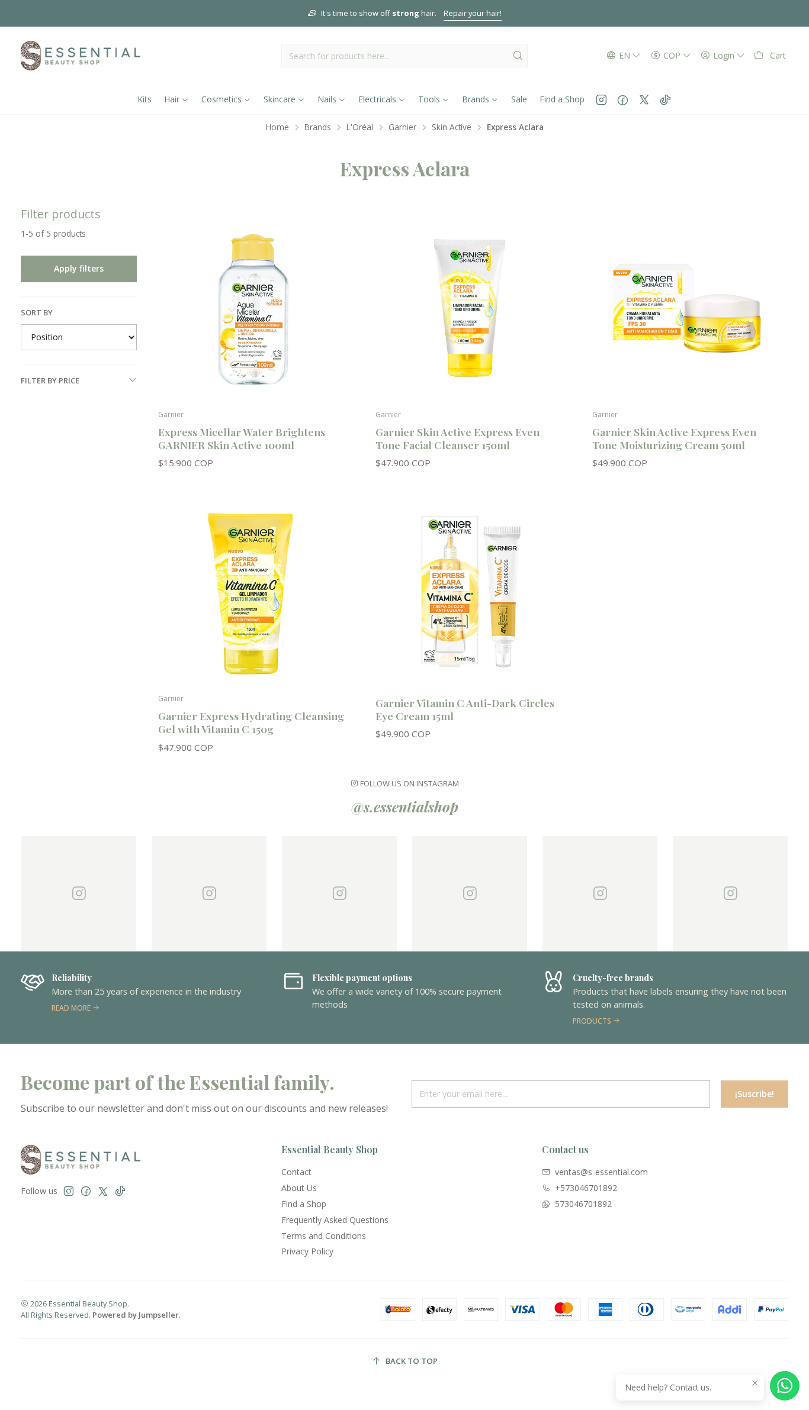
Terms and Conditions (323, 1235)
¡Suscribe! (754, 1093)
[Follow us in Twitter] (644, 99)
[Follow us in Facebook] (623, 99)
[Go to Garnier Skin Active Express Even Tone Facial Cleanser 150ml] (469, 308)
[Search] (518, 55)
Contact (296, 1171)
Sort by (37, 312)
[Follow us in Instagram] (601, 99)
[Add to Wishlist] (333, 289)
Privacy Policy (307, 1251)
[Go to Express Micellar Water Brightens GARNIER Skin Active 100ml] (252, 308)
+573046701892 (586, 1187)
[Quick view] (333, 320)
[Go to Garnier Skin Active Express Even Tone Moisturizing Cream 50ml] (686, 308)
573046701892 (583, 1203)
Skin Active (451, 127)
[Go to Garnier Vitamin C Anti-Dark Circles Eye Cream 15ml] (469, 592)
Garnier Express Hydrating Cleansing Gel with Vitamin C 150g (251, 722)
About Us (299, 1187)
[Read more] (144, 997)
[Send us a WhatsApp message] (785, 1386)
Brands (317, 127)
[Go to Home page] (80, 55)
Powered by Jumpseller (135, 1314)
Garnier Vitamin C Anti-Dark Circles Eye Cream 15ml (464, 709)
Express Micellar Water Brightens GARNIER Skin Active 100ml (241, 438)
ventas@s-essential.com (601, 1171)
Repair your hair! (473, 13)
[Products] (665, 997)
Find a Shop (303, 1203)
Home (277, 127)
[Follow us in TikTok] (665, 99)
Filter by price (50, 380)
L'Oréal (359, 127)
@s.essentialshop (404, 806)
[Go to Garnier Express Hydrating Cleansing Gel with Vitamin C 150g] (252, 592)
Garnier (402, 127)
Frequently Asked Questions (335, 1219)
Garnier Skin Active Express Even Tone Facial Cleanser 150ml (457, 438)
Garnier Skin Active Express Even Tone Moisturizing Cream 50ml (674, 438)
